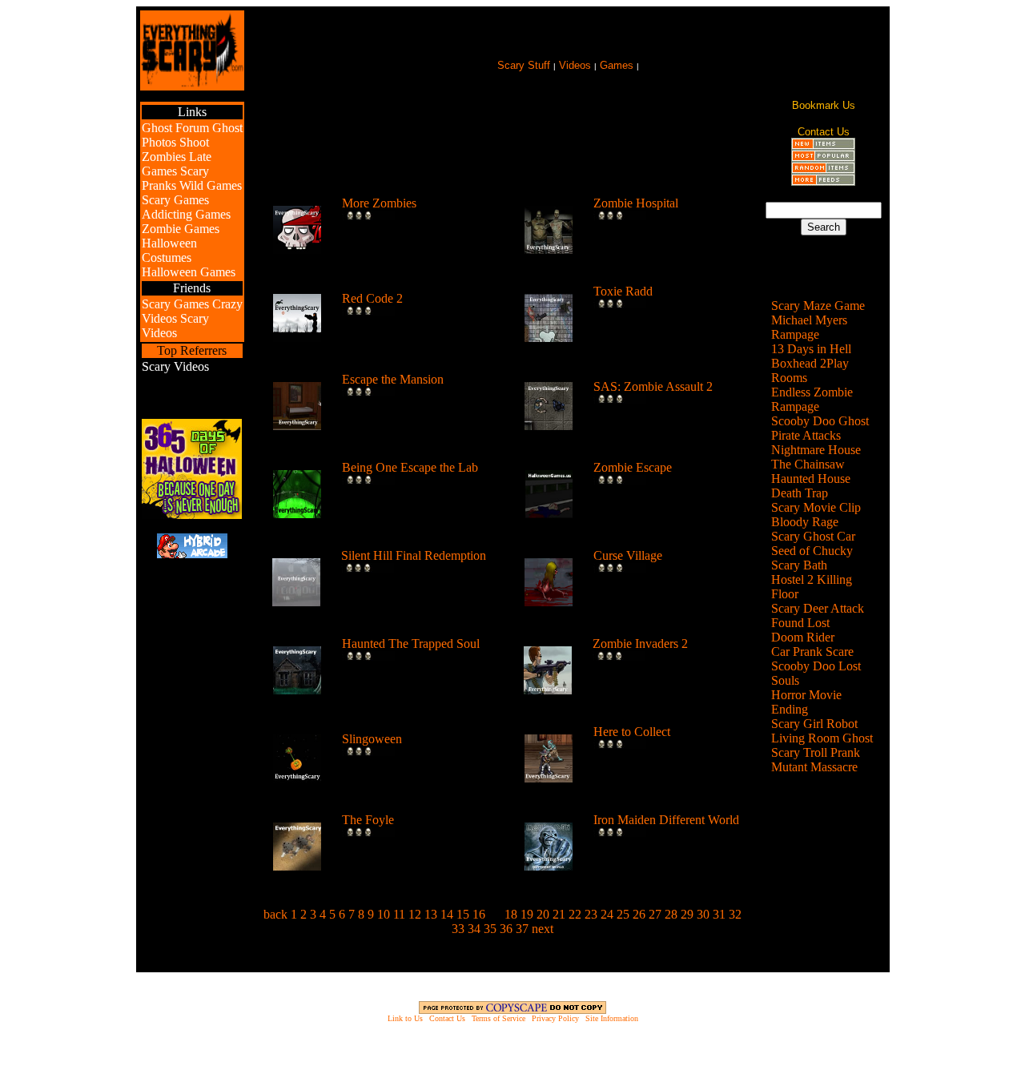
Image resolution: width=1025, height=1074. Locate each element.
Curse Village (627, 555)
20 (543, 914)
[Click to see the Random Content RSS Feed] (823, 169)
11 (399, 914)
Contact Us (447, 1018)
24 (607, 914)
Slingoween (372, 739)
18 (510, 914)
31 (719, 914)
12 (414, 914)
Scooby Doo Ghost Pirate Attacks (820, 428)
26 (639, 914)
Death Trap (799, 493)
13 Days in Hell (811, 349)
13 (430, 914)
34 (474, 928)
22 (575, 914)
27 (655, 914)
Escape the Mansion (393, 379)
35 (490, 928)
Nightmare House (816, 450)
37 (522, 928)
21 (559, 914)
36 (506, 928)
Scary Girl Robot (814, 723)
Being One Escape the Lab (410, 467)
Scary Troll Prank (815, 752)
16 (478, 914)
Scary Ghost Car (813, 536)
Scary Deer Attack (817, 608)
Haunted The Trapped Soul (411, 643)
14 (446, 914)
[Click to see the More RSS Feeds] (823, 181)
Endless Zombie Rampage (812, 399)
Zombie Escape (632, 467)
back (275, 914)
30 (703, 914)
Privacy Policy (555, 1018)
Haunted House (810, 478)
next (542, 928)
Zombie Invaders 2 (640, 643)
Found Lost (800, 623)
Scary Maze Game (818, 305)
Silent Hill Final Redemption (413, 555)
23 (591, 914)
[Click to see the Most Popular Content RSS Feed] (823, 157)
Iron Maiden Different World (666, 820)
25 (623, 914)
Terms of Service (498, 1018)
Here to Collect (631, 731)
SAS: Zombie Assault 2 (653, 386)
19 (527, 914)
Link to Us (405, 1018)
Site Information (611, 1018)
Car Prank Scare (812, 651)
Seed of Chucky (812, 550)
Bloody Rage (804, 522)
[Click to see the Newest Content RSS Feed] (823, 145)
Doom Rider (802, 637)
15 (462, 914)
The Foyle (368, 820)
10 (383, 914)
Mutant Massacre (814, 767)
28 (671, 914)
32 (735, 914)
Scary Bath (799, 565)
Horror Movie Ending (806, 702)
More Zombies (379, 203)
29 (687, 914)
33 (458, 928)
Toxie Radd (623, 291)
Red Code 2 (372, 298)
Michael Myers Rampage (809, 327)
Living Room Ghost (822, 738)
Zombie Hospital (635, 203)
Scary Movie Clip (816, 507)
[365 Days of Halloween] (192, 514)
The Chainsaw (808, 464)
